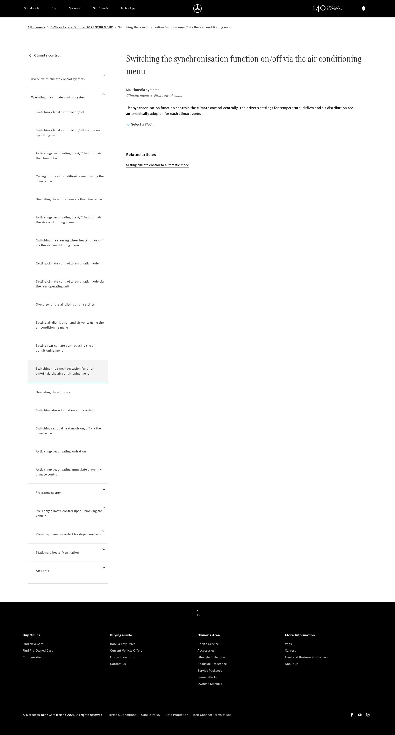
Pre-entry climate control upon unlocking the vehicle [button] (69, 513)
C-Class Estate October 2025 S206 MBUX (81, 27)
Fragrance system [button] (49, 492)
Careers (290, 650)
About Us (291, 664)
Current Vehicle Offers (126, 650)
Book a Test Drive (122, 644)
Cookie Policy (150, 715)
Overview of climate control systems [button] (58, 79)
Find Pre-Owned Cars (38, 650)
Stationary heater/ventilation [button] (57, 552)
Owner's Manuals (210, 684)
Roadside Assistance (212, 664)
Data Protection (176, 715)
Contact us (118, 664)
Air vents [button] (42, 571)
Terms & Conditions (122, 715)
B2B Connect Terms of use (212, 715)
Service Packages (210, 670)
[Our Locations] (363, 8)
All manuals (36, 27)
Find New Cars (33, 644)
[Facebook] (351, 714)
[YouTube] (359, 714)
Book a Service (208, 644)
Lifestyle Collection (211, 657)
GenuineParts (207, 677)
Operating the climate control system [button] (58, 97)
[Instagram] (367, 714)
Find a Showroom (122, 657)
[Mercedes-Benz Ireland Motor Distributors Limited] (197, 8)
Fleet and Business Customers (306, 657)
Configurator (32, 657)
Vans (288, 644)
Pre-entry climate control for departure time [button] (68, 534)
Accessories (206, 650)
